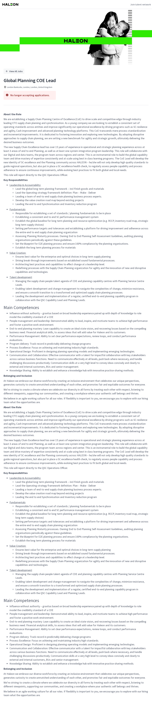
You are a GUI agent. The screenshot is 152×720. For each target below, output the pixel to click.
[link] (10, 4)
